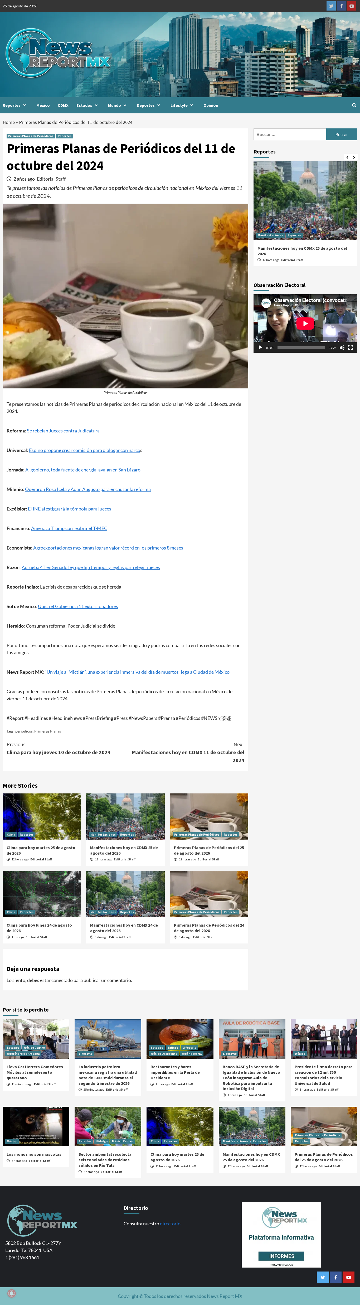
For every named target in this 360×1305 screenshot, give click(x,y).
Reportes (12, 105)
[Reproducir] (260, 347)
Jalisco (173, 1047)
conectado (62, 980)
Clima (11, 834)
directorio (170, 1223)
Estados (84, 105)
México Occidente (164, 1054)
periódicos (24, 731)
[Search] (354, 105)
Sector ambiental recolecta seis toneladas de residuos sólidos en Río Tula (105, 1160)
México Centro (34, 1047)
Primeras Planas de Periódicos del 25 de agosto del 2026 (209, 850)
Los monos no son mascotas (34, 1154)
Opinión (210, 105)
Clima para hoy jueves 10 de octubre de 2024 (58, 748)
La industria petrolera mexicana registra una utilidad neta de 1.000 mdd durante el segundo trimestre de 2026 (108, 1075)
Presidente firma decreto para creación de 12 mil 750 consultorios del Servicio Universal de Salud (324, 1075)
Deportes (146, 105)
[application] (305, 323)
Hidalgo (102, 1141)
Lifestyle (179, 105)
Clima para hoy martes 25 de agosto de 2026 (177, 1157)
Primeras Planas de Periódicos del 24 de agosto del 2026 (209, 927)
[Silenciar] (342, 347)
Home (9, 122)
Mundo (114, 105)
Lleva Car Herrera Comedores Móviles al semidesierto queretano (35, 1072)
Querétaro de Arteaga (23, 1054)
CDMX (63, 105)
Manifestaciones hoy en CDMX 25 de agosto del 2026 (251, 1157)
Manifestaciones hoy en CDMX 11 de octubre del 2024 (188, 752)
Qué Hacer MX (192, 1054)
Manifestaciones (103, 834)
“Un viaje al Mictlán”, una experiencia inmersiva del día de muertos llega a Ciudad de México (137, 672)
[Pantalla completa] (350, 347)
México (43, 105)
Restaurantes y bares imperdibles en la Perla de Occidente (175, 1072)
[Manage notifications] (11, 1293)
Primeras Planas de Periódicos (30, 136)
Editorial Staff (51, 179)
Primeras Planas (47, 731)
